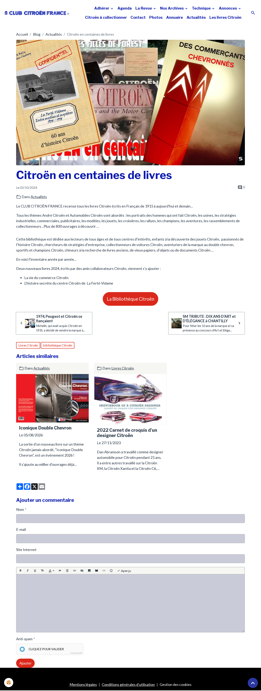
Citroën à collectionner (106, 17)
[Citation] (60, 570)
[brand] (37, 13)
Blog (36, 34)
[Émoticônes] (111, 570)
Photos (156, 17)
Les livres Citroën (225, 17)
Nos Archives (172, 8)
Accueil (22, 34)
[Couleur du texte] (51, 570)
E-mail (21, 529)
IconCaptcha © (76, 653)
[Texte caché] (82, 570)
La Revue (144, 8)
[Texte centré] (67, 570)
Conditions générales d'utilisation (128, 684)
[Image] (89, 570)
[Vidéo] (97, 570)
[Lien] (75, 570)
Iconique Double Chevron (45, 427)
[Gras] (20, 570)
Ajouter (25, 663)
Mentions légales (83, 684)
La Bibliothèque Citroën (130, 299)
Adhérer (102, 8)
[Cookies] (8, 682)
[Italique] (28, 570)
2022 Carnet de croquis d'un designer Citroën (127, 433)
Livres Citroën (28, 345)
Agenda (124, 8)
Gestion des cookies (175, 684)
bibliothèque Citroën (57, 345)
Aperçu (125, 571)
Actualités (196, 17)
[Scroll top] (253, 683)
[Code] (104, 570)
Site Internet (26, 549)
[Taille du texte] (42, 570)
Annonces (228, 8)
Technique (201, 8)
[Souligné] (35, 570)
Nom (20, 509)
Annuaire (174, 17)
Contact (138, 17)
